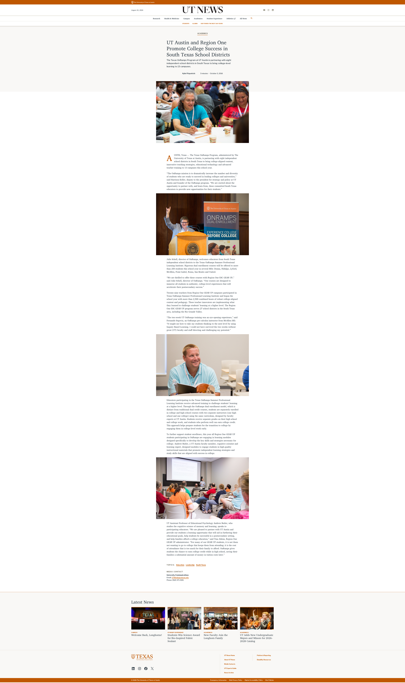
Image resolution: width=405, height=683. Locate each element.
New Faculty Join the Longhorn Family (216, 636)
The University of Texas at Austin (148, 680)
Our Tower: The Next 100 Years (212, 23)
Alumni (195, 23)
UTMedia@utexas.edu (180, 578)
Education (180, 565)
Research (156, 18)
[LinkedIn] (273, 10)
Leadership (190, 565)
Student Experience (214, 18)
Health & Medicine (171, 18)
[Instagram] (268, 10)
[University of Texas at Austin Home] (143, 2)
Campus (186, 18)
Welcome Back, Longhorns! (146, 635)
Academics (198, 18)
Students (185, 23)
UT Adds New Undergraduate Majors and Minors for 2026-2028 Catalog (256, 638)
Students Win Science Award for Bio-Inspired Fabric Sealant (184, 638)
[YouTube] (264, 10)
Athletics (229, 18)
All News (243, 18)
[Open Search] (251, 18)
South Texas (201, 565)
